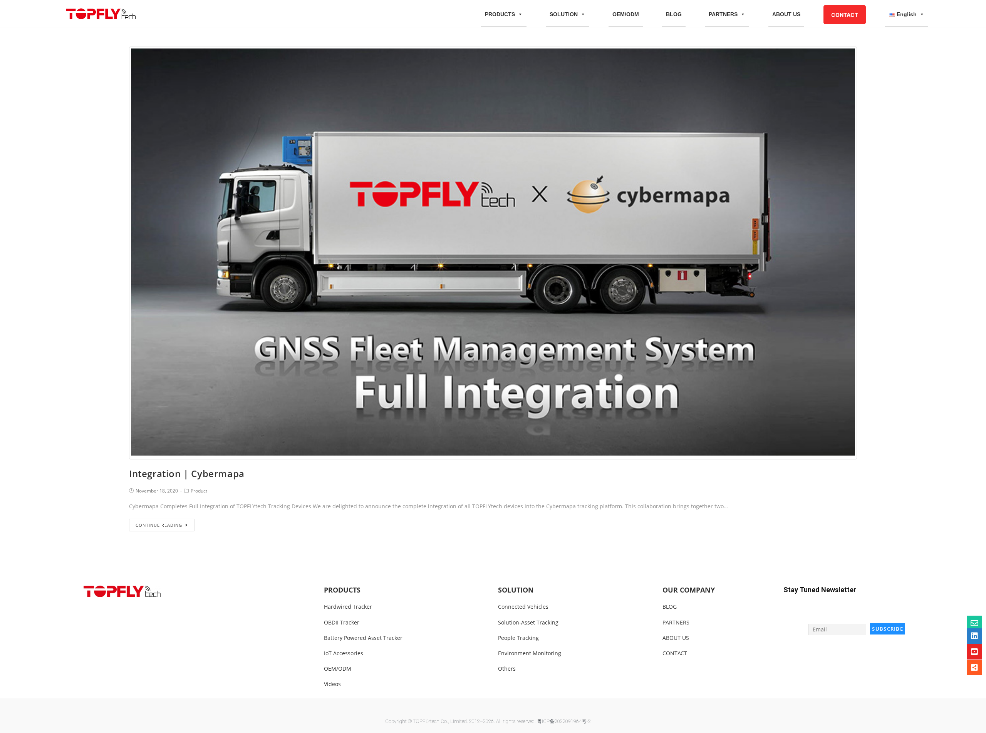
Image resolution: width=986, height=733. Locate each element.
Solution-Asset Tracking (528, 622)
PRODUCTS (500, 14)
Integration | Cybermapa (187, 473)
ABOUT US (786, 14)
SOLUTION (564, 14)
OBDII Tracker (341, 622)
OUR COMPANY (688, 589)
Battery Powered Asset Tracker (363, 637)
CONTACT (844, 15)
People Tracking (518, 637)
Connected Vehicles (523, 606)
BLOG (674, 14)
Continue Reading (159, 525)
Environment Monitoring (529, 653)
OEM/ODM (625, 14)
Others (507, 668)
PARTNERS (723, 14)
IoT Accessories (343, 653)
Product (199, 491)
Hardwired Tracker (348, 606)
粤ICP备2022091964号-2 (564, 721)
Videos (332, 684)
